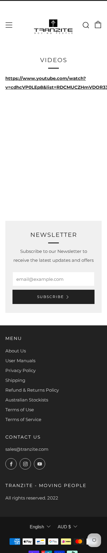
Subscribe (50, 296)
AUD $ (64, 526)
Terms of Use (19, 409)
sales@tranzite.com (26, 449)
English (37, 526)
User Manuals (20, 360)
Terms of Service (23, 419)
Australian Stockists (26, 400)
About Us (15, 351)
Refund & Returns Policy (32, 390)
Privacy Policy (20, 370)
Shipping (15, 380)
